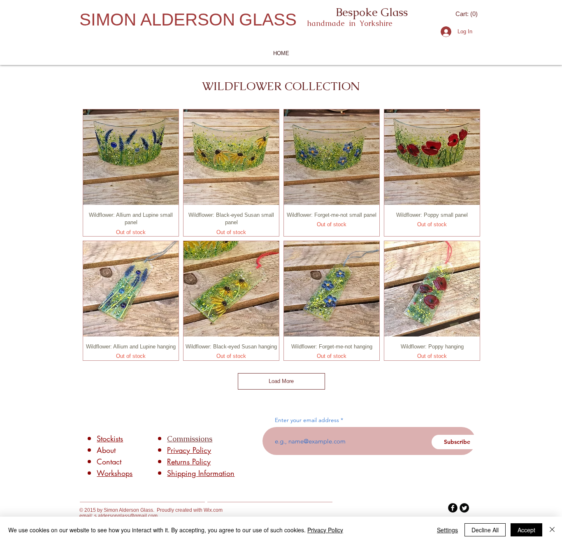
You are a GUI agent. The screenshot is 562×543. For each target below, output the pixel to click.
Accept (526, 530)
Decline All (485, 530)
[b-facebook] (452, 508)
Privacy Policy (325, 530)
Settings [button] (447, 530)
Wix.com (213, 510)
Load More (281, 381)
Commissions (189, 438)
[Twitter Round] (464, 508)
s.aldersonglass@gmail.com (126, 516)
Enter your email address (307, 420)
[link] (467, 14)
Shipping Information (201, 473)
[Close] (552, 529)
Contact (109, 461)
